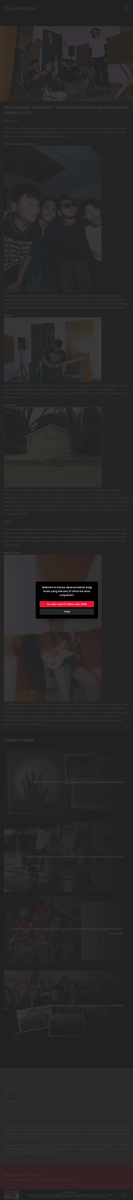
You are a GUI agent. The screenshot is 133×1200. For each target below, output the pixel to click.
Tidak (67, 611)
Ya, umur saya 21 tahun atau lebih (67, 604)
